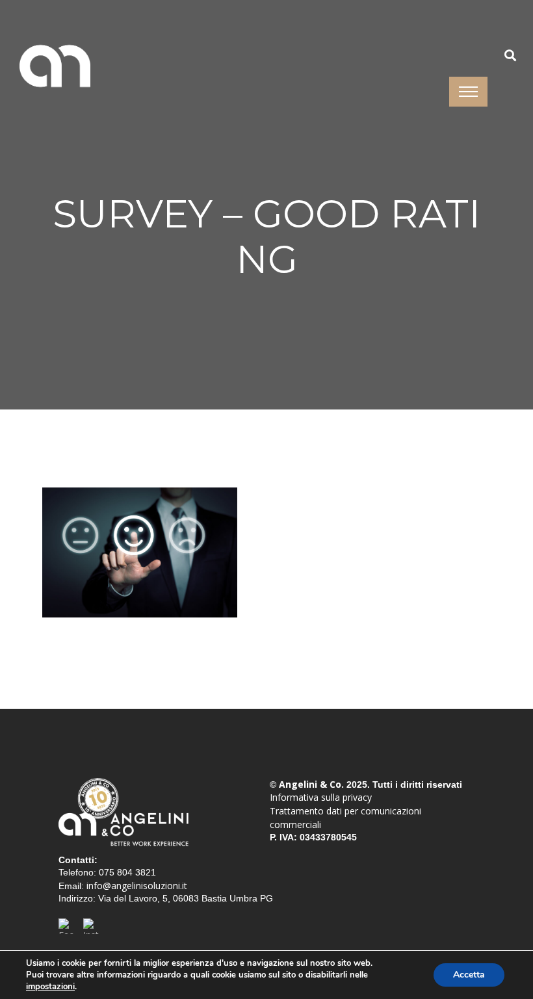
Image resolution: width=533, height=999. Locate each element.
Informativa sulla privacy (321, 797)
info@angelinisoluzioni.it (136, 885)
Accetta (469, 974)
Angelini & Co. (311, 784)
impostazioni (50, 987)
